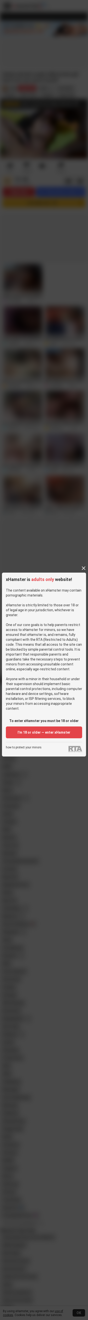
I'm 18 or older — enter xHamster (44, 732)
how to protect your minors (24, 747)
